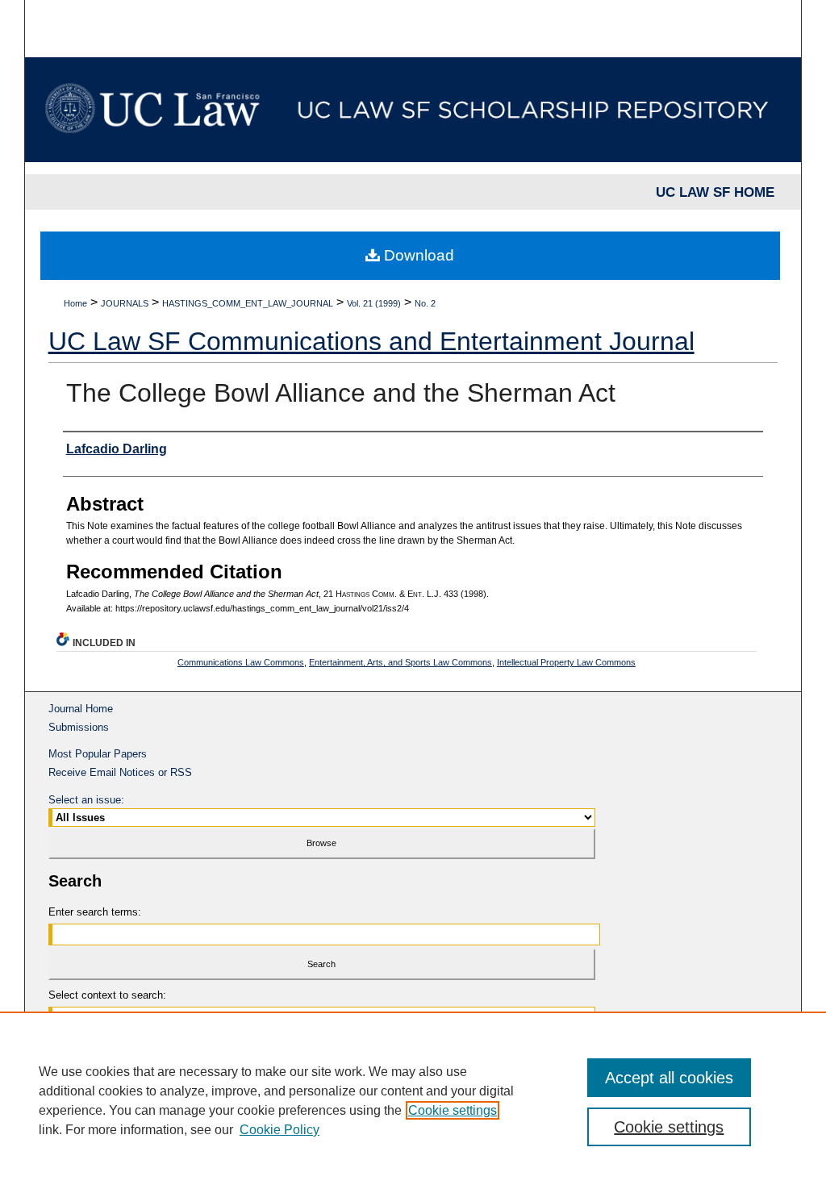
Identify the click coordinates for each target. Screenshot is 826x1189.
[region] (413, 1100)
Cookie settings (452, 1110)
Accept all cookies (669, 1078)
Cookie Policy (279, 1130)
